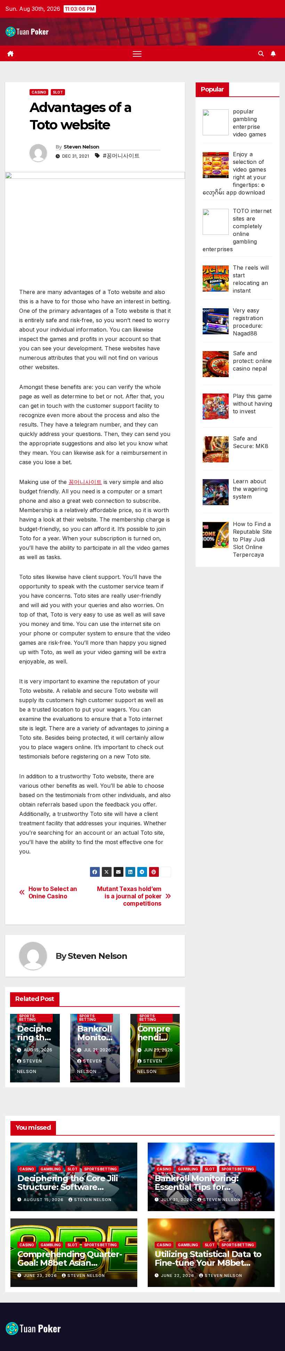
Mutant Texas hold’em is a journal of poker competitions (129, 896)
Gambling (51, 1169)
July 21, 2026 (177, 1199)
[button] (261, 53)
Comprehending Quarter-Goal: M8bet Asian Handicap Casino (69, 1263)
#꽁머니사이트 (121, 155)
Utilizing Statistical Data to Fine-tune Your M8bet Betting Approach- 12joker (208, 1263)
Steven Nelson (81, 147)
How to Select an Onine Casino (52, 892)
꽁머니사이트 (85, 481)
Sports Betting (27, 1018)
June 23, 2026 (41, 1275)
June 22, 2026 (178, 1275)
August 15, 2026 (44, 1199)
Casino (39, 92)
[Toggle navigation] (137, 53)
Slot (58, 92)
